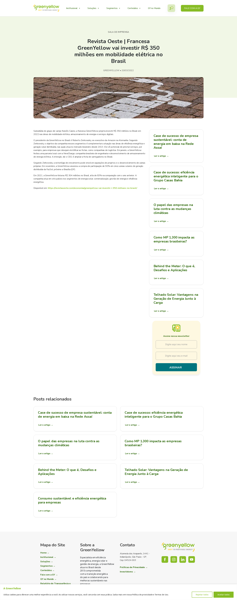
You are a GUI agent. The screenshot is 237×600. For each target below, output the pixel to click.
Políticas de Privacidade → (134, 567)
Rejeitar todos (202, 594)
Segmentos (112, 8)
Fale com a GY (192, 8)
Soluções (92, 8)
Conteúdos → (47, 570)
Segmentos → (47, 566)
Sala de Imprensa (118, 32)
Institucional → (48, 557)
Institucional (71, 8)
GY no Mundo (154, 8)
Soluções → (46, 561)
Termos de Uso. (162, 594)
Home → (44, 553)
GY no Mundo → (48, 579)
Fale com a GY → (49, 575)
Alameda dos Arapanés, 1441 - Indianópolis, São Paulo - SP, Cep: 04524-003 (135, 557)
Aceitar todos (224, 594)
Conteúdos (133, 8)
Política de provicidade (142, 594)
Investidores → (128, 572)
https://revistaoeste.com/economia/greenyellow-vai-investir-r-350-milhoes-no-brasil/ (92, 188)
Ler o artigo (161, 155)
